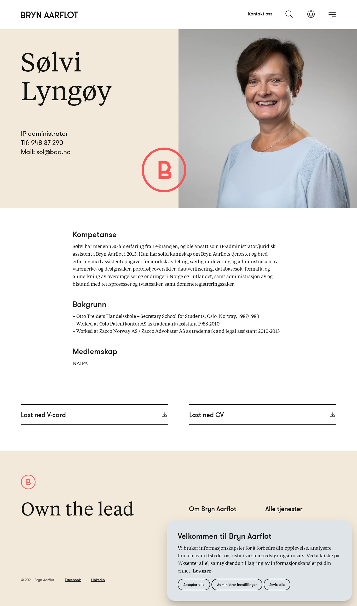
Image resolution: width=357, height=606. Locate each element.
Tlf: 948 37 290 (42, 142)
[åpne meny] (332, 14)
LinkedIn (98, 579)
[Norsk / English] (311, 14)
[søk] (289, 14)
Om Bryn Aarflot (212, 508)
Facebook (73, 579)
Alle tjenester (283, 508)
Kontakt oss (260, 13)
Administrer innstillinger (237, 584)
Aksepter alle (193, 584)
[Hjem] (49, 15)
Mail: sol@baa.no (46, 152)
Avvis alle (277, 584)
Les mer (202, 571)
